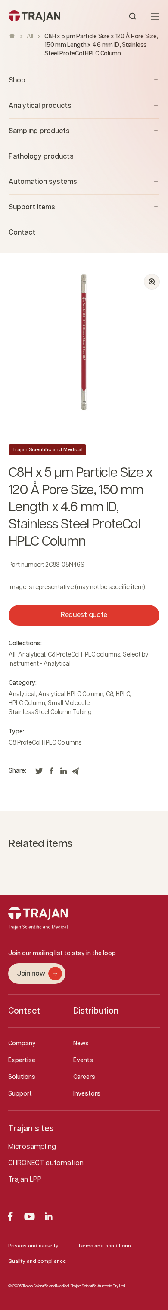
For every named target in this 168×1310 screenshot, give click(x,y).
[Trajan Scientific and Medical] (46, 16)
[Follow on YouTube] (29, 1216)
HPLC (123, 694)
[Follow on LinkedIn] (49, 1216)
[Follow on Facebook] (10, 1216)
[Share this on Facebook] (51, 773)
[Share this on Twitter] (39, 773)
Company (22, 1044)
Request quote (84, 615)
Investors (86, 1094)
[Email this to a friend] (75, 773)
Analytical (31, 655)
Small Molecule (69, 703)
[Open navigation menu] (155, 16)
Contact (24, 1011)
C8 (109, 694)
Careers (84, 1077)
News (81, 1044)
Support (20, 1094)
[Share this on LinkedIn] (63, 773)
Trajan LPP (25, 1179)
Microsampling (32, 1147)
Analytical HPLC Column (70, 694)
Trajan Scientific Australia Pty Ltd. (98, 1286)
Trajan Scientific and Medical (47, 449)
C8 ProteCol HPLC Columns (45, 743)
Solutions (21, 1077)
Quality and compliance (37, 1261)
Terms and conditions (104, 1246)
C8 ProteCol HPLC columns (84, 655)
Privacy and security (33, 1246)
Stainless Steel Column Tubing (50, 712)
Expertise (21, 1060)
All (30, 37)
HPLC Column (27, 703)
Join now (31, 973)
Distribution (95, 1011)
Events (83, 1060)
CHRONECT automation (46, 1163)
